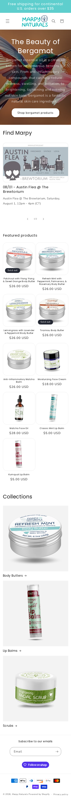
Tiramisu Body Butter (52, 330)
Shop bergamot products (35, 113)
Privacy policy (60, 794)
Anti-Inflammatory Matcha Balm (18, 380)
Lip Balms (10, 651)
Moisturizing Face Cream (52, 379)
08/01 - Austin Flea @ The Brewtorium (26, 189)
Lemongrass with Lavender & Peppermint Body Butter (19, 331)
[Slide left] (27, 219)
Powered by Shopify (39, 794)
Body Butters (13, 576)
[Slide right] (43, 219)
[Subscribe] (57, 751)
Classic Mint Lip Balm (52, 428)
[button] (7, 21)
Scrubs (8, 726)
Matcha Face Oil (19, 428)
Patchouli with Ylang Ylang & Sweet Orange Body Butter (19, 280)
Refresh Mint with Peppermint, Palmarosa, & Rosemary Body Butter (52, 281)
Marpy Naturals (20, 794)
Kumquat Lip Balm (19, 474)
